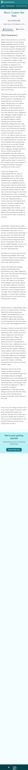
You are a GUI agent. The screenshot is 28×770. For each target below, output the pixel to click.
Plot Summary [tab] (9, 29)
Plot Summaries (10, 6)
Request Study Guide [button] (14, 449)
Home (2, 6)
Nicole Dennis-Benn (14, 20)
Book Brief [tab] (21, 29)
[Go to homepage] (8, 2)
